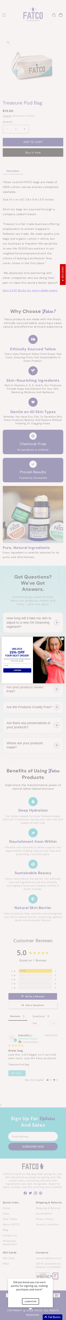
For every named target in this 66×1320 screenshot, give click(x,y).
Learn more (30, 1301)
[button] (34, 1317)
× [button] (51, 1276)
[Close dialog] (62, 638)
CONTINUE (17, 670)
